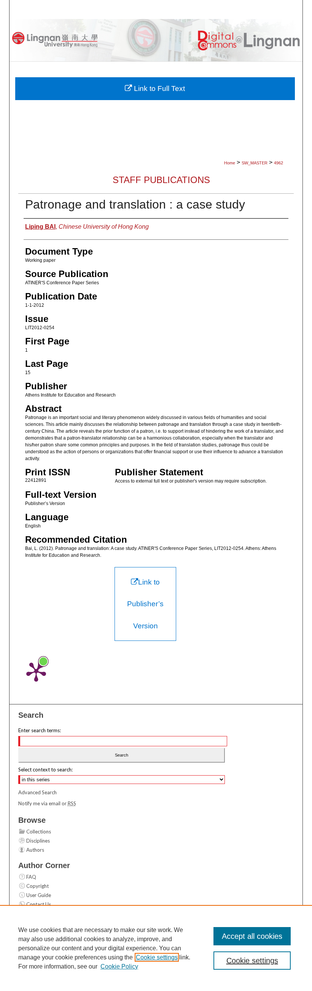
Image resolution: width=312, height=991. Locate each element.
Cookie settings (157, 957)
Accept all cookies (252, 936)
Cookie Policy (119, 966)
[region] (156, 948)
